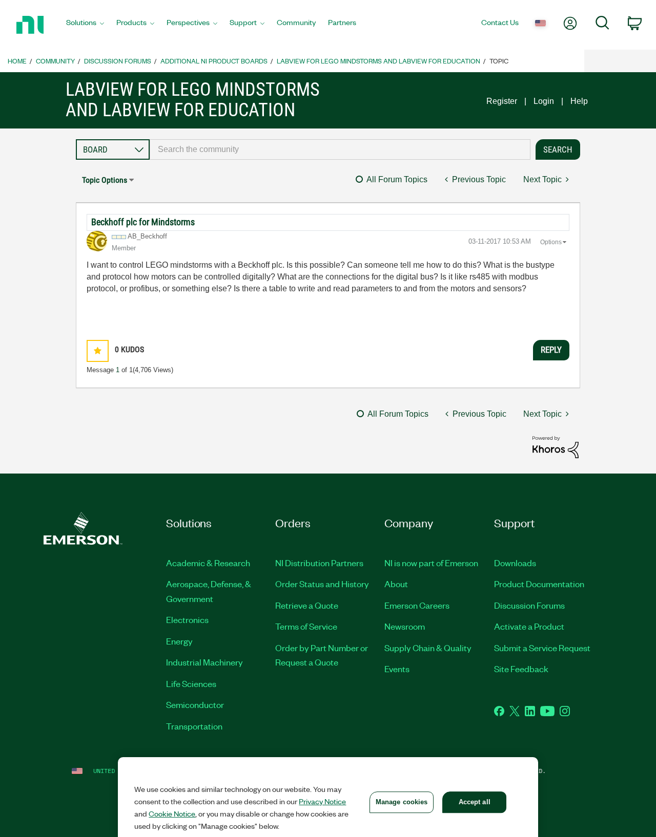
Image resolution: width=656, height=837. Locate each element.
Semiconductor (195, 704)
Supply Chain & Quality (427, 647)
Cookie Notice (172, 813)
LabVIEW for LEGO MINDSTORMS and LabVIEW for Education (378, 61)
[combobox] (340, 149)
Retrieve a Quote (306, 605)
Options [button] (551, 242)
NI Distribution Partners (319, 562)
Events (396, 668)
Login (544, 101)
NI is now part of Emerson (431, 562)
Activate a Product (529, 626)
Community (55, 61)
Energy (179, 641)
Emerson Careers (416, 605)
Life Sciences (191, 683)
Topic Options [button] (104, 180)
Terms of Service (306, 626)
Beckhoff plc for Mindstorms (143, 222)
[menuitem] (85, 25)
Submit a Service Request (542, 647)
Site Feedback (521, 668)
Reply (551, 350)
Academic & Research (208, 562)
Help (579, 101)
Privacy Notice (322, 801)
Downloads (515, 562)
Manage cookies (402, 802)
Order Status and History (322, 583)
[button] (97, 350)
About (396, 583)
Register (501, 101)
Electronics (187, 619)
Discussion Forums (117, 61)
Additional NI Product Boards (214, 61)
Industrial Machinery (204, 662)
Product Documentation (539, 583)
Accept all (474, 802)
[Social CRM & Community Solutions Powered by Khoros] (555, 446)
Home (17, 61)
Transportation (194, 726)
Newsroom (404, 626)
